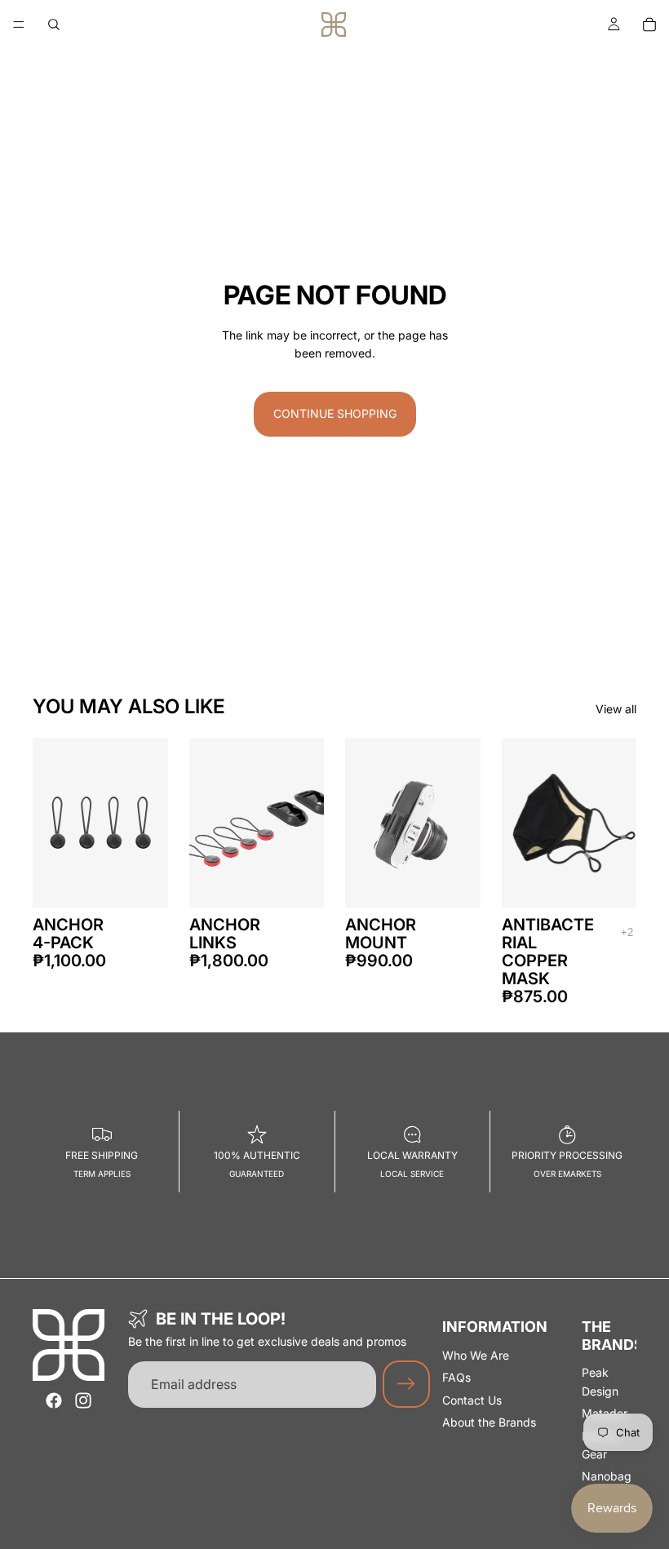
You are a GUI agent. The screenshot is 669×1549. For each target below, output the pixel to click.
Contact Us (472, 1400)
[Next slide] (150, 823)
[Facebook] (54, 1400)
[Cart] (649, 24)
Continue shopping (335, 413)
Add (312, 882)
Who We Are (475, 1355)
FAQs (456, 1377)
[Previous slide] (51, 823)
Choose (156, 882)
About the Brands (489, 1422)
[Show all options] (627, 932)
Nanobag (606, 1476)
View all (616, 709)
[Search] (54, 24)
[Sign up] (406, 1384)
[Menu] (19, 24)
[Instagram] (83, 1400)
